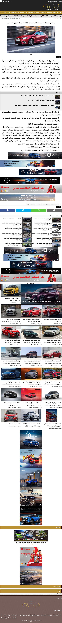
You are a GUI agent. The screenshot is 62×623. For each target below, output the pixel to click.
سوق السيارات (45, 204)
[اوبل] (27, 164)
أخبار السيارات (37, 204)
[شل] (31, 189)
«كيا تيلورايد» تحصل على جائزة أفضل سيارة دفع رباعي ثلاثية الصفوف (13, 244)
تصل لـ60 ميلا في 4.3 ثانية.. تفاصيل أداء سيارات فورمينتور (37, 95)
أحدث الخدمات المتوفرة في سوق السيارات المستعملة (44, 239)
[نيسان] (30, 181)
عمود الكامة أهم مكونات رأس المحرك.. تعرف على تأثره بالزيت (42, 229)
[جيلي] (40, 172)
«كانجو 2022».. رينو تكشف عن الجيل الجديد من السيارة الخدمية (12, 224)
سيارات (10, 61)
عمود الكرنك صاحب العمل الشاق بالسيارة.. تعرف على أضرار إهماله (42, 234)
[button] (32, 544)
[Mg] (27, 198)
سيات (44, 66)
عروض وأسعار (56, 18)
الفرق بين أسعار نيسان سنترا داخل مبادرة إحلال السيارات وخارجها (12, 234)
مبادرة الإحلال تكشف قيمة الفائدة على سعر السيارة (13, 239)
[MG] (31, 496)
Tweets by (59, 593)
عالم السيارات (30, 204)
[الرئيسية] (61, 12)
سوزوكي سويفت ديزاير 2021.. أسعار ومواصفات (13, 229)
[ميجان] (35, 156)
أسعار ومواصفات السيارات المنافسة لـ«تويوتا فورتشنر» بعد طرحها (34, 105)
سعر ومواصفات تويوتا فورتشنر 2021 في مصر (41, 100)
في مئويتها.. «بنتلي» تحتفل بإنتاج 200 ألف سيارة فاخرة (42, 244)
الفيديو (58, 527)
